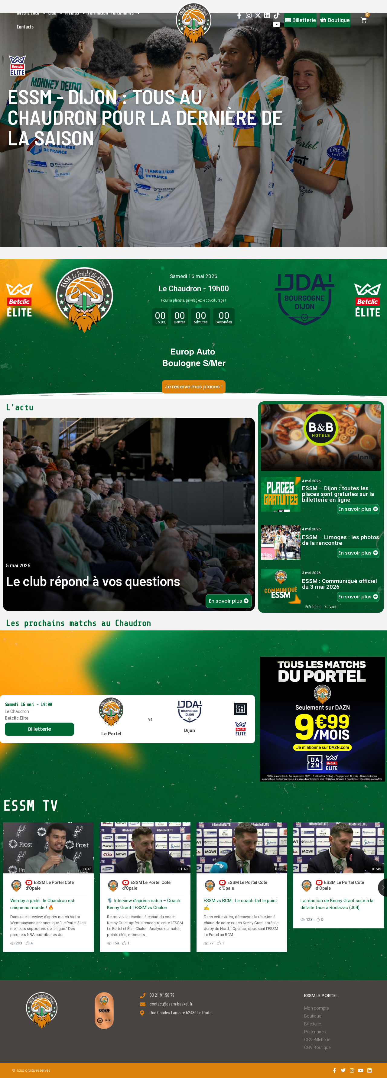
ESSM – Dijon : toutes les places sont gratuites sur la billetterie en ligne (338, 494)
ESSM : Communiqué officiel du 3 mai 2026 (339, 584)
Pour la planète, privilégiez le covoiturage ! (193, 300)
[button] (193, 22)
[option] (48, 887)
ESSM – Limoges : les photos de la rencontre (340, 540)
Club (52, 13)
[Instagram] (248, 15)
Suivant (331, 606)
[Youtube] (276, 24)
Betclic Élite (28, 13)
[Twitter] (343, 1070)
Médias (72, 13)
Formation (98, 13)
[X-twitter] (258, 15)
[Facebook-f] (239, 15)
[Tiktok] (276, 15)
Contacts (25, 27)
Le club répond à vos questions (93, 581)
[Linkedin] (267, 15)
